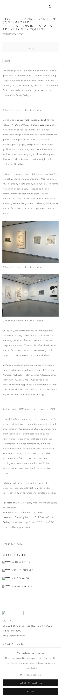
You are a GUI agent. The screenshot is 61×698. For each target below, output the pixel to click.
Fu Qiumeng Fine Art (15, 6)
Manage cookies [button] (30, 675)
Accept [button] (30, 691)
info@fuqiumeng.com (13, 636)
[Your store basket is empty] (50, 6)
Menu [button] (56, 6)
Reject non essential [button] (30, 683)
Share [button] (8, 61)
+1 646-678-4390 (11, 631)
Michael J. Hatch (21, 375)
